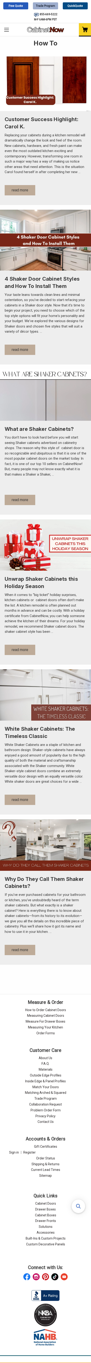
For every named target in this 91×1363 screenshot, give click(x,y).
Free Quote (16, 5)
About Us (45, 1058)
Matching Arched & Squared (45, 1093)
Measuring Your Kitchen (45, 1027)
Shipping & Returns (46, 1164)
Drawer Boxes (45, 1209)
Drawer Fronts (45, 1221)
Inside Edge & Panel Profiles (45, 1081)
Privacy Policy (45, 1116)
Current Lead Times (45, 1170)
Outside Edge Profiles (45, 1075)
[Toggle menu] (6, 29)
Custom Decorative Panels (45, 1244)
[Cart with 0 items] (85, 30)
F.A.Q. (45, 1063)
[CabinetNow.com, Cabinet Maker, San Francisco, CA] (46, 1295)
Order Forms (45, 1033)
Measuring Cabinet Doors (45, 1015)
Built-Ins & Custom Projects (46, 1238)
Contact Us (46, 1122)
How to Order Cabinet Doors (45, 1010)
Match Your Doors (45, 1087)
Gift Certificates (45, 1146)
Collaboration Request (45, 1104)
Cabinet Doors (45, 1203)
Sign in (14, 1152)
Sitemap (45, 1175)
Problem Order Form (46, 1110)
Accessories (46, 1232)
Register (29, 1152)
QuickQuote (75, 5)
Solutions (45, 1227)
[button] (78, 1206)
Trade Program (45, 5)
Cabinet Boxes (45, 1215)
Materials (45, 1069)
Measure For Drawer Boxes (45, 1021)
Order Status (45, 1158)
